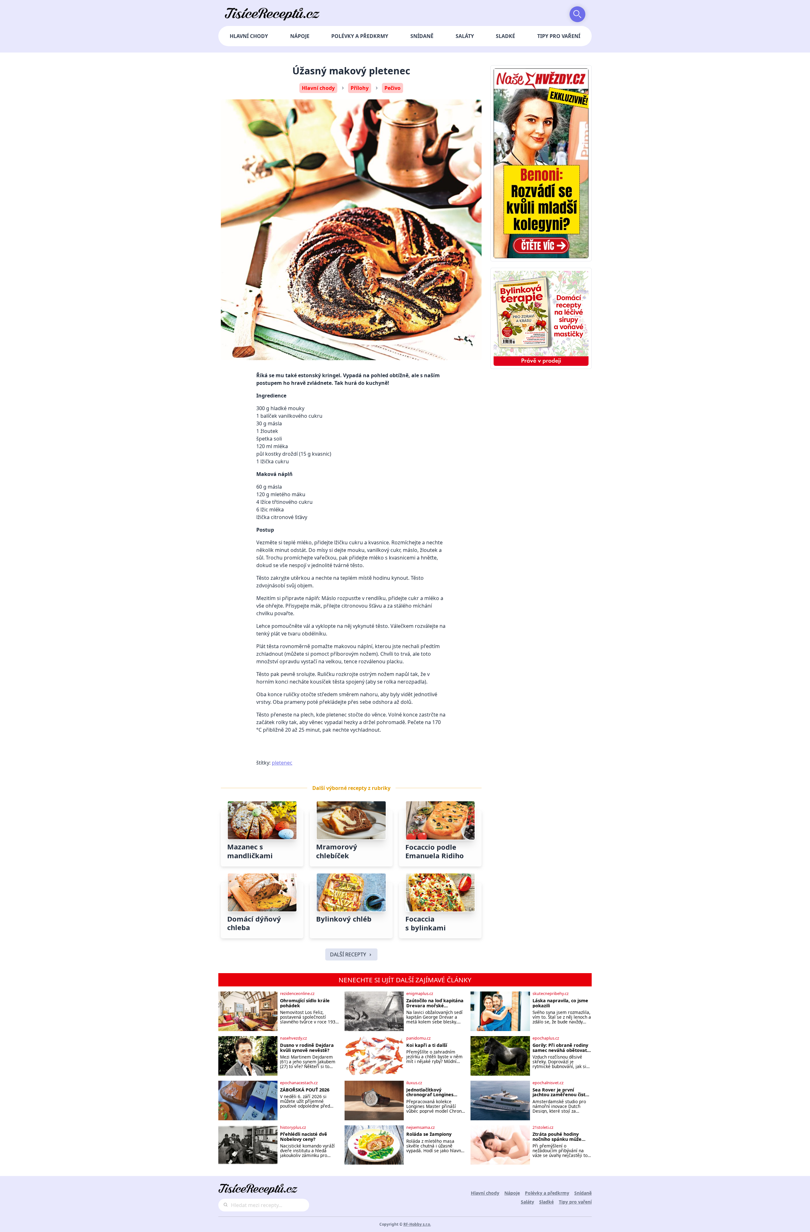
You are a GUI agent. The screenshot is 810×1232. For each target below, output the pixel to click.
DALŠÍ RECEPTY (348, 954)
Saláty (465, 36)
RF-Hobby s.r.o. (417, 1224)
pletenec (282, 762)
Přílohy (360, 87)
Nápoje (299, 36)
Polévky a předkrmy (359, 36)
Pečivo (392, 87)
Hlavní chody (249, 36)
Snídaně (421, 36)
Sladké (505, 36)
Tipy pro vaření (558, 36)
